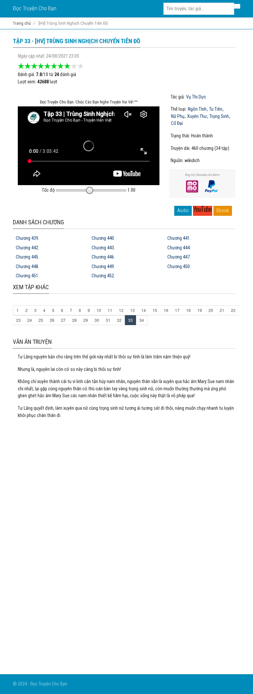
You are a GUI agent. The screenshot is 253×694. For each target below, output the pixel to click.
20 (211, 310)
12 (121, 310)
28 (74, 320)
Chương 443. (103, 248)
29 (85, 320)
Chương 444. (179, 248)
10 (99, 310)
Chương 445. (27, 257)
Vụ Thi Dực (196, 97)
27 (63, 320)
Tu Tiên (215, 109)
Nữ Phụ (177, 116)
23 (18, 320)
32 (119, 320)
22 (233, 310)
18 (188, 310)
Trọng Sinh (219, 116)
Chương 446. (103, 257)
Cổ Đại (177, 123)
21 (222, 310)
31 (108, 320)
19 (199, 310)
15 (155, 310)
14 (143, 310)
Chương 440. (103, 238)
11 (110, 310)
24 (29, 320)
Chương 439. (27, 238)
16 (166, 310)
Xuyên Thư (197, 116)
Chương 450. (179, 266)
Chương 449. (103, 266)
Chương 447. (179, 257)
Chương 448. (27, 266)
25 (41, 320)
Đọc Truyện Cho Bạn (34, 8)
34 (141, 320)
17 (177, 310)
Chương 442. (27, 248)
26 (52, 320)
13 (132, 310)
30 (97, 320)
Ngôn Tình (197, 109)
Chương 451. (27, 276)
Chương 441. (179, 238)
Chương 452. (103, 276)
